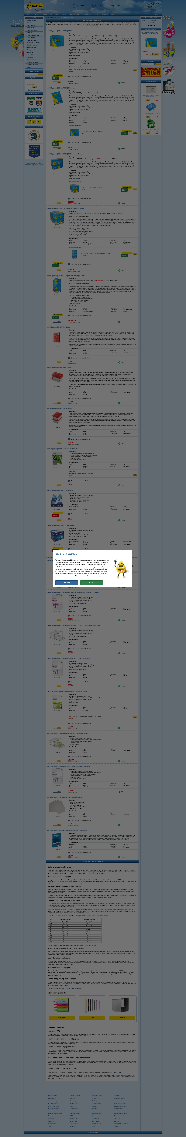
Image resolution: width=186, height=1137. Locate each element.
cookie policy (59, 571)
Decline (67, 582)
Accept (92, 582)
